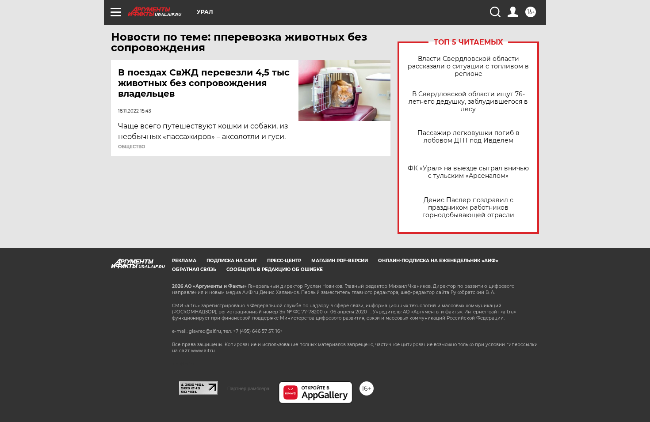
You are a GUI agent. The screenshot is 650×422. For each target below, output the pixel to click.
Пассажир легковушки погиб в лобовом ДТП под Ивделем (468, 136)
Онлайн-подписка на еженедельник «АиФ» (438, 261)
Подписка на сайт (231, 261)
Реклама (184, 261)
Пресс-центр (284, 261)
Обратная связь (194, 269)
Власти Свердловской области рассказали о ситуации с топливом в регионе (468, 66)
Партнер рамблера (248, 388)
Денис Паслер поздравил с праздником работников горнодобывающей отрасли (468, 207)
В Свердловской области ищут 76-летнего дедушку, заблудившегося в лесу (468, 101)
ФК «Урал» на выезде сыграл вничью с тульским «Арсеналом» (468, 172)
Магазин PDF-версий (339, 261)
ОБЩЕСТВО (131, 147)
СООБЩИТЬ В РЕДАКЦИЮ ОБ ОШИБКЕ (274, 269)
